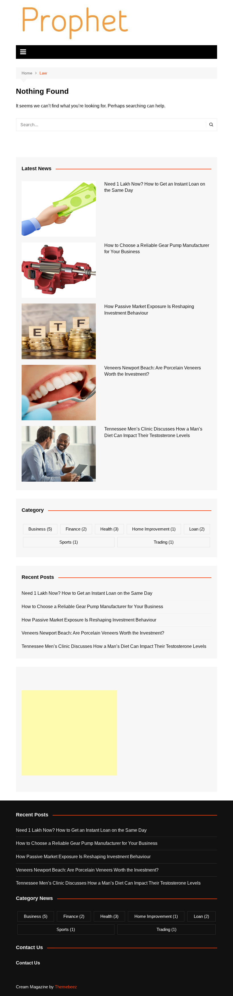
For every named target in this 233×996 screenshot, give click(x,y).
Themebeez (66, 986)
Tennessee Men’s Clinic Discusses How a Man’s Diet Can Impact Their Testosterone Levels (114, 646)
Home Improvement (154, 529)
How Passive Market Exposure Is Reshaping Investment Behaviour (89, 619)
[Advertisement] (69, 732)
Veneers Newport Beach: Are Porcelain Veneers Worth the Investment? (93, 633)
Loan (197, 529)
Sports (68, 542)
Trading (164, 542)
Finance (76, 529)
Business (40, 529)
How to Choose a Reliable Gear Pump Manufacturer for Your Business (92, 606)
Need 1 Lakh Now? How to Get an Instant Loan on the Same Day (87, 593)
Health (109, 529)
